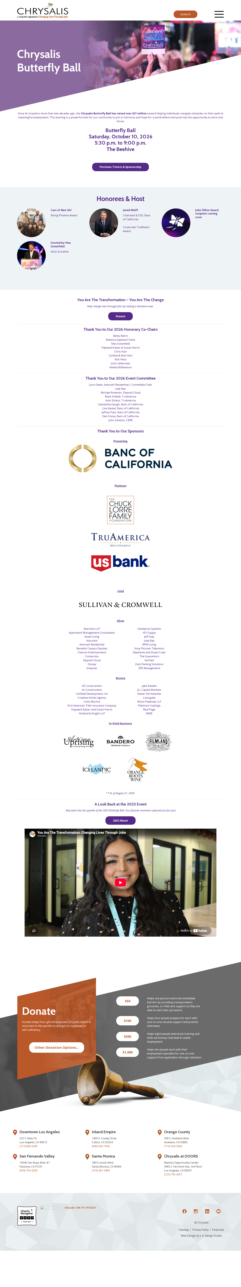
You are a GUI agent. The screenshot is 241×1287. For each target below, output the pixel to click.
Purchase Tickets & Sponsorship (120, 167)
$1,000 (128, 1052)
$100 (127, 1021)
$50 (127, 1001)
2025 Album (120, 820)
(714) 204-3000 (173, 1146)
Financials (218, 1230)
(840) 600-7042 (101, 1146)
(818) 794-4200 (29, 1170)
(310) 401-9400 (101, 1170)
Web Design (188, 1235)
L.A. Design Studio (211, 1235)
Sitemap (184, 1230)
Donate (186, 14)
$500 (127, 1036)
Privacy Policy (200, 1230)
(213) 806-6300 (29, 1146)
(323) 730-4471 (173, 1174)
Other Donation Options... (57, 1047)
